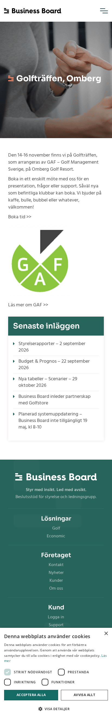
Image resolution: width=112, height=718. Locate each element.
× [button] (106, 634)
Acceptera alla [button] (31, 695)
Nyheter (56, 572)
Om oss (56, 588)
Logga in (56, 616)
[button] (56, 709)
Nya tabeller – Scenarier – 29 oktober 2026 (47, 382)
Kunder (56, 580)
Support (56, 624)
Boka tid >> (19, 217)
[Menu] (104, 11)
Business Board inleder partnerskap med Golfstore (54, 399)
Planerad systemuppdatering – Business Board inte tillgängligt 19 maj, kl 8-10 (52, 420)
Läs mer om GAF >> (28, 305)
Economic (56, 536)
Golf (56, 528)
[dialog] (56, 673)
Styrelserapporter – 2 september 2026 (51, 347)
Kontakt (56, 564)
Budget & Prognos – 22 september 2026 (54, 364)
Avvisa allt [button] (84, 695)
